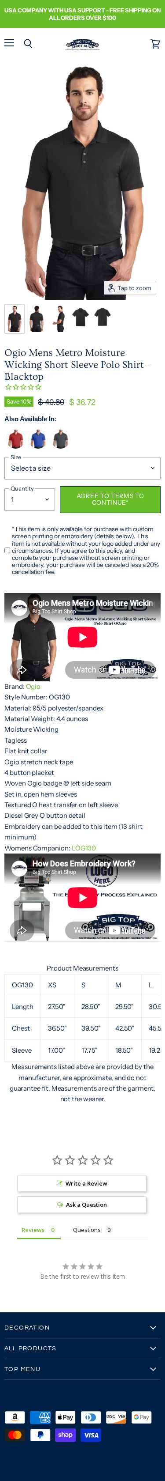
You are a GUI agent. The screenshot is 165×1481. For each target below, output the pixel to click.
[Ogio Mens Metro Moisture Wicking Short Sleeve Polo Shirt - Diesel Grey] (60, 446)
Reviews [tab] (33, 1230)
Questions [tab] (86, 1230)
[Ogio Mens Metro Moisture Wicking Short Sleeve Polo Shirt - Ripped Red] (15, 446)
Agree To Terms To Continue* (110, 499)
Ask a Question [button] (86, 1205)
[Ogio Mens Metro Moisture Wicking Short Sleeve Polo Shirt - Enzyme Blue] (38, 446)
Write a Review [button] (86, 1183)
